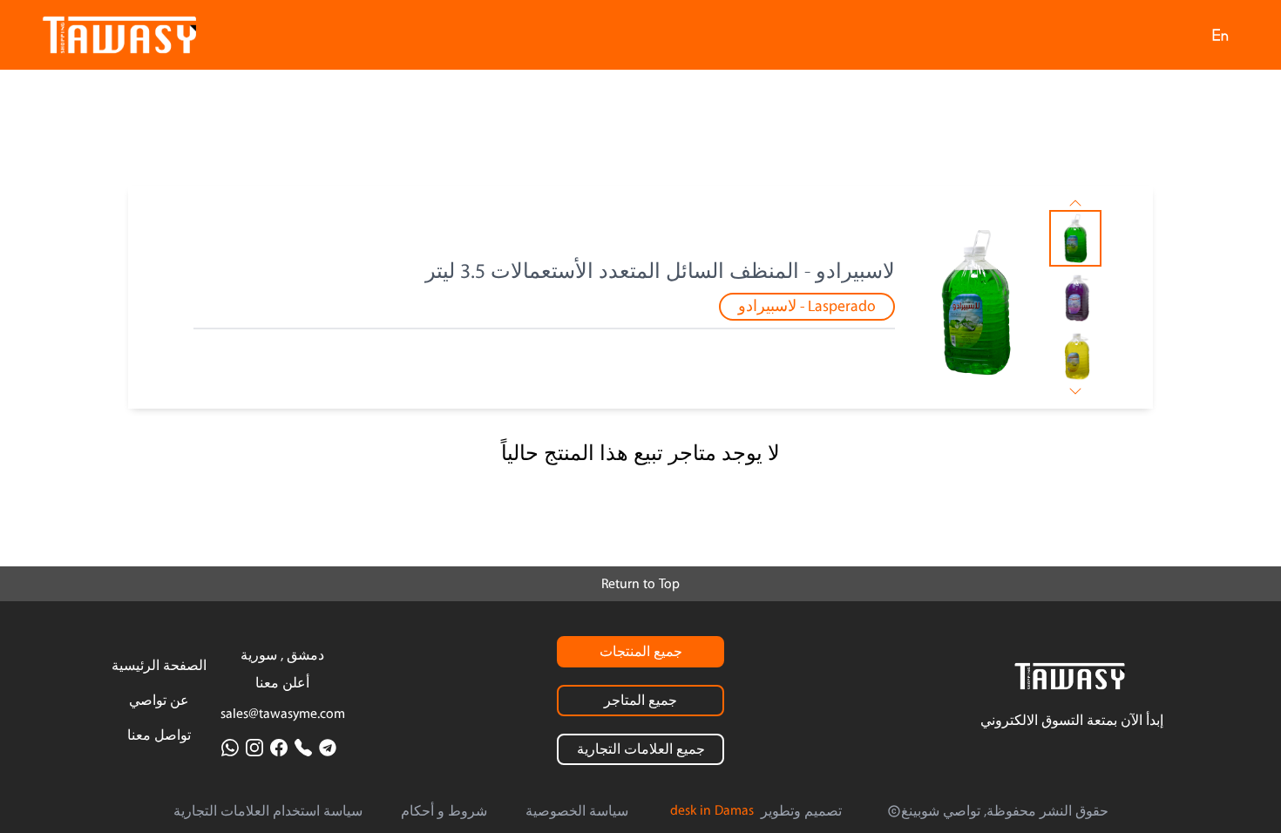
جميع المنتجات (641, 652)
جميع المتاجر (640, 700)
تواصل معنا (159, 735)
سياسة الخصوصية (576, 811)
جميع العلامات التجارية (641, 749)
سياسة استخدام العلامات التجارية (268, 811)
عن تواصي (159, 700)
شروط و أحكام (444, 811)
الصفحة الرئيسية (159, 666)
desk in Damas (712, 810)
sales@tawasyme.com (282, 713)
